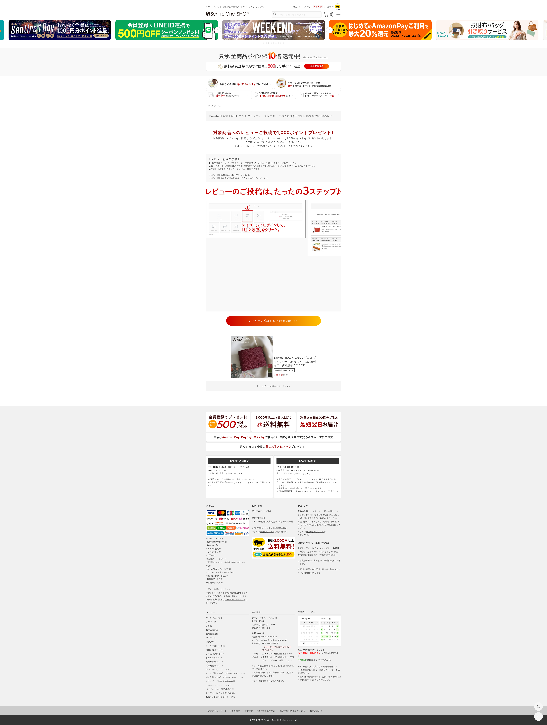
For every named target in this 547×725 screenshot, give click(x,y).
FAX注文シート (283, 470)
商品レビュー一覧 (214, 649)
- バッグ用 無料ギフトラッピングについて (226, 673)
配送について (266, 531)
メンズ (209, 626)
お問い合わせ (316, 711)
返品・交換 (303, 506)
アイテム (217, 106)
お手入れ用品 (212, 630)
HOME (209, 106)
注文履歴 (249, 163)
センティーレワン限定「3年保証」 (221, 693)
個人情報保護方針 (266, 711)
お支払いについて (214, 657)
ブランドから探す (214, 618)
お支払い (210, 506)
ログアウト (211, 641)
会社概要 (264, 680)
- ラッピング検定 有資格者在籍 (220, 681)
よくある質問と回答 (215, 653)
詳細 (333, 555)
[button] (217, 30)
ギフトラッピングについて (218, 669)
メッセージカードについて (218, 685)
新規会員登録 (212, 634)
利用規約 (249, 711)
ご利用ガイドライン (234, 599)
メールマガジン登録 (215, 645)
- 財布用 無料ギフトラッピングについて (225, 677)
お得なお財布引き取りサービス (220, 697)
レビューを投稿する (273, 320)
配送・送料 (257, 506)
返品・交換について (315, 531)
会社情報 (256, 612)
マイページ (211, 637)
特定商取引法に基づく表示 (292, 711)
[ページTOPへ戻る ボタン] (538, 716)
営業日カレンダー (306, 612)
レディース (211, 622)
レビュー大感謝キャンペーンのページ (268, 146)
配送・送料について (215, 661)
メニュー (210, 612)
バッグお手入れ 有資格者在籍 (220, 689)
